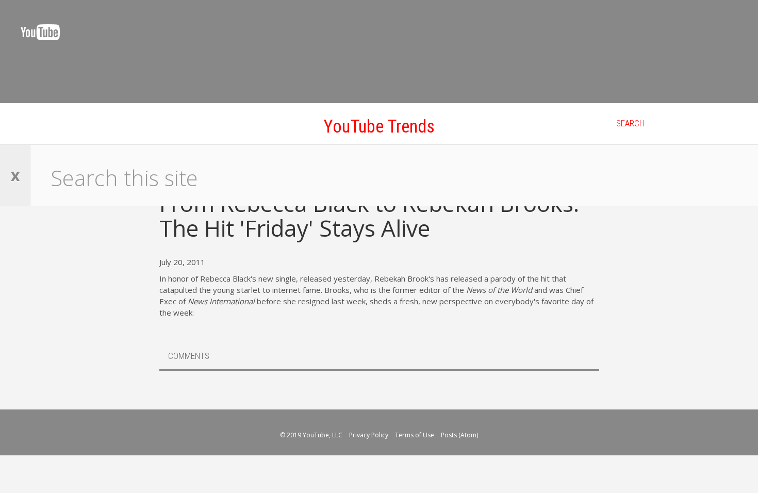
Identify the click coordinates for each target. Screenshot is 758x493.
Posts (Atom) (459, 435)
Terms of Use (415, 435)
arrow (682, 380)
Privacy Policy (369, 435)
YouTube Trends (379, 126)
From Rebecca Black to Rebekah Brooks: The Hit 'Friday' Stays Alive (369, 215)
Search (630, 123)
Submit (729, 175)
